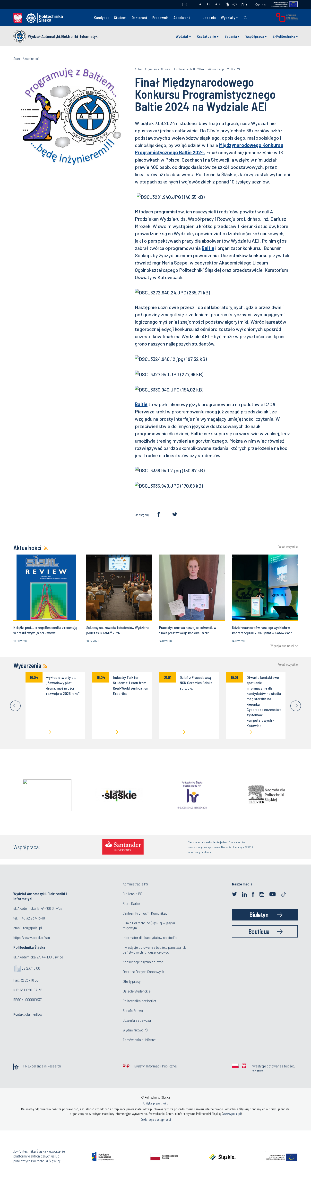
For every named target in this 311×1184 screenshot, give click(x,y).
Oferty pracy (131, 981)
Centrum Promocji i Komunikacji (146, 913)
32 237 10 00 (31, 968)
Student (120, 17)
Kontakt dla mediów (27, 1014)
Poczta (184, 4)
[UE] (282, 4)
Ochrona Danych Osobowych (143, 971)
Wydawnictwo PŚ (135, 1030)
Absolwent (181, 17)
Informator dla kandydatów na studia (150, 937)
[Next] (295, 706)
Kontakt (261, 4)
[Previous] (15, 706)
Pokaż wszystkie (288, 546)
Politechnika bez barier (139, 1000)
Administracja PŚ (135, 884)
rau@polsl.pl (32, 927)
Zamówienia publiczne (139, 1039)
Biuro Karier (131, 903)
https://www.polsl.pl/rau (31, 937)
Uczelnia (209, 17)
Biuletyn (258, 914)
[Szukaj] (245, 17)
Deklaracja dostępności (155, 1119)
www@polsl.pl (232, 1114)
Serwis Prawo (133, 1010)
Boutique (258, 931)
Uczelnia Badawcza (137, 1020)
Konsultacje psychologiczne (143, 961)
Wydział (182, 36)
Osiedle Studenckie (136, 991)
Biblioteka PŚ (132, 893)
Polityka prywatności (155, 1103)
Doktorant (139, 17)
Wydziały (228, 17)
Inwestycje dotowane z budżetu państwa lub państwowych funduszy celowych (154, 949)
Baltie (208, 248)
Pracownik (160, 17)
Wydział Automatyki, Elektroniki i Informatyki (63, 36)
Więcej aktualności (282, 646)
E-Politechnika (284, 36)
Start (16, 58)
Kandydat (101, 17)
